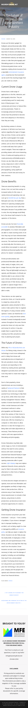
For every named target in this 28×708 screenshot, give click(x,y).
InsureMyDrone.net (9, 4)
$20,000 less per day (14, 198)
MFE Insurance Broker (12, 702)
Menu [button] (24, 3)
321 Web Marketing (7, 704)
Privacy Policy (12, 705)
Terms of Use (21, 705)
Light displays (11, 463)
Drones (3, 39)
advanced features (13, 388)
